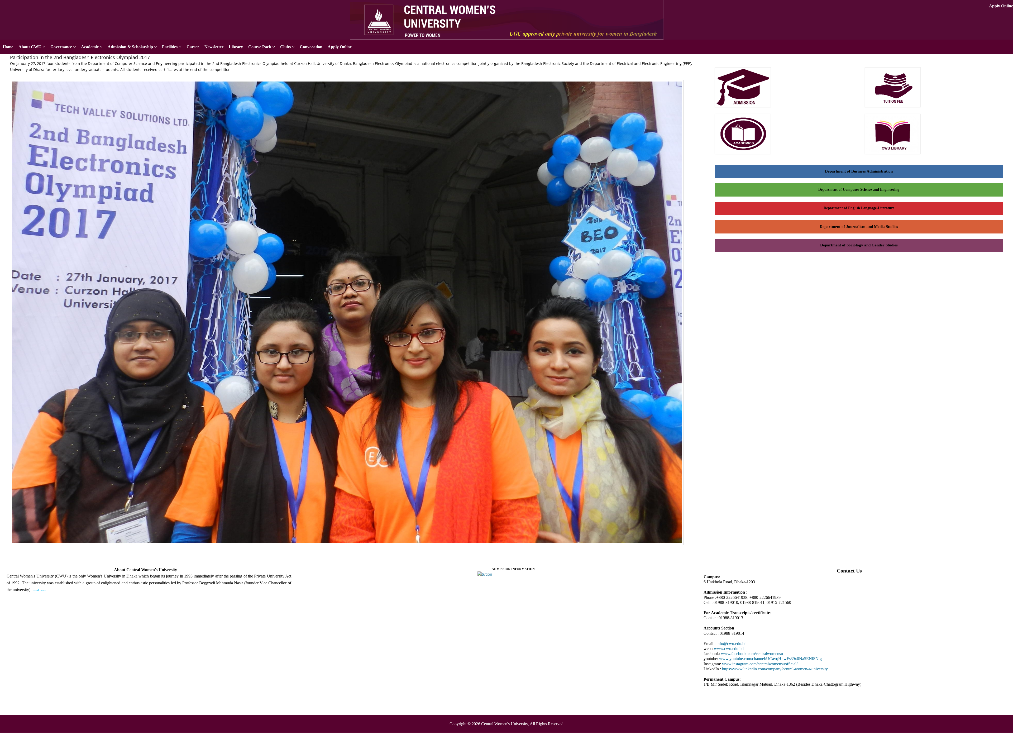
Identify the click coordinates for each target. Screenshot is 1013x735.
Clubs (285, 47)
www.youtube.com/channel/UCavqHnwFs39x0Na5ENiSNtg (770, 658)
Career (193, 47)
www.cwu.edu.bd (729, 648)
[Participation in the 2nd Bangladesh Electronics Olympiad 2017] (348, 545)
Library (236, 47)
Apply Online (1001, 6)
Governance (61, 47)
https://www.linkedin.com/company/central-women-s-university (775, 669)
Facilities (170, 47)
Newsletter (213, 47)
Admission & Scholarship (130, 47)
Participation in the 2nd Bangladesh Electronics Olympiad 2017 (80, 57)
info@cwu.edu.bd (731, 643)
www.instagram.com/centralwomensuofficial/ (759, 664)
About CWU (29, 47)
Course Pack (259, 47)
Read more (39, 590)
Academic (90, 47)
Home (8, 47)
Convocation (311, 47)
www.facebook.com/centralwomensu (752, 653)
